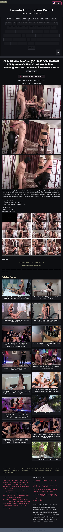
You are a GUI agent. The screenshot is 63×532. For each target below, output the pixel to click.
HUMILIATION (51, 470)
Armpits (9, 18)
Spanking (22, 39)
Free (17, 484)
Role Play (39, 35)
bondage (14, 486)
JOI (17, 505)
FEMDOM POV (20, 493)
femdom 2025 (7, 486)
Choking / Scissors (22, 22)
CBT (27, 469)
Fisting (53, 26)
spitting (21, 505)
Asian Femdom (16, 18)
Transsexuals (22, 43)
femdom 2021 (28, 470)
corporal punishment (18, 499)
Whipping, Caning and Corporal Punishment (47, 43)
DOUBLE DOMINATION (22, 495)
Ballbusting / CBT (33, 18)
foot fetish (24, 489)
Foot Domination (10, 31)
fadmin (35, 71)
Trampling (14, 43)
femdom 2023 (11, 484)
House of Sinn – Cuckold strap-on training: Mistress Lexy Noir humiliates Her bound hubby (45, 495)
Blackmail (8, 22)
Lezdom (47, 31)
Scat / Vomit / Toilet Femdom (51, 35)
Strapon (19, 497)
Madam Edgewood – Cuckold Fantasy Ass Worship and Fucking (45, 499)
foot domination (18, 491)
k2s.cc (27, 482)
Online (5, 484)
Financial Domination (43, 26)
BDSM (42, 18)
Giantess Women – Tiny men (24, 31)
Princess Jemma (11, 472)
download (27, 499)
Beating (47, 18)
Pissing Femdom (31, 35)
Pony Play (17, 35)
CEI (14, 22)
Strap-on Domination (43, 39)
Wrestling (31, 47)
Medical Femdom (8, 35)
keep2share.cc (7, 499)
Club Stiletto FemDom (34, 469)
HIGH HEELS (7, 497)
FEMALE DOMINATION (9, 482)
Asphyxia (25, 18)
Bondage (54, 18)
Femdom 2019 (11, 505)
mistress (5, 493)
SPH (28, 39)
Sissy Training (8, 39)
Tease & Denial (55, 39)
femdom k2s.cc (36, 470)
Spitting (34, 39)
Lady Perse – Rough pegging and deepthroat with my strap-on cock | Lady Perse (45, 485)
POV (23, 35)
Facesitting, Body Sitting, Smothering (47, 22)
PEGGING (10, 491)
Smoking (16, 39)
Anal (8, 495)
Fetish (5, 505)
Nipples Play (54, 31)
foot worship (21, 486)
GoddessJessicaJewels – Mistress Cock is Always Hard (44, 481)
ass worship (19, 501)
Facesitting (15, 503)
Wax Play (31, 43)
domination (12, 493)
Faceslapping (11, 26)
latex (24, 491)
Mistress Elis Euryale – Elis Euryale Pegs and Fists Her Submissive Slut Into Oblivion (45, 490)
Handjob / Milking (37, 31)
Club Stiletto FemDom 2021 (46, 469)
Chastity (13, 497)
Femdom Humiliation (22, 26)
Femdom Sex (33, 26)
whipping (12, 495)
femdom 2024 (9, 489)
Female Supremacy (24, 503)
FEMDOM (15, 480)
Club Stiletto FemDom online (18, 470)
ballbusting (23, 469)
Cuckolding (32, 22)
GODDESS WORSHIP (9, 501)
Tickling (7, 43)
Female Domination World (31, 10)
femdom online (44, 470)
